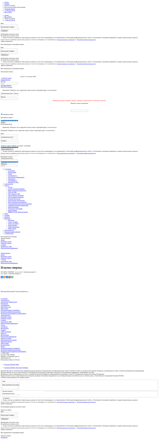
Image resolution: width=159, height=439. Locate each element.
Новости (3, 333)
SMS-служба (5, 343)
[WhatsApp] (12, 277)
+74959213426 (8, 233)
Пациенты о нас (6, 307)
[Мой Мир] (7, 277)
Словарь (3, 245)
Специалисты (5, 300)
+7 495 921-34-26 (9, 10)
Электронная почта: (7, 137)
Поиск (3, 346)
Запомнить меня (8, 114)
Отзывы (6, 4)
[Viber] (9, 277)
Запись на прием (6, 338)
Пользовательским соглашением (66, 39)
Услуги (3, 325)
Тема (3, 381)
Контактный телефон (7, 27)
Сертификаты (5, 305)
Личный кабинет (6, 85)
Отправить (4, 30)
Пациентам (4, 303)
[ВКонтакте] (2, 277)
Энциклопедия (5, 80)
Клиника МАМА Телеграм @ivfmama (16, 367)
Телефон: (3, 141)
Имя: (2, 133)
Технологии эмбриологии (9, 302)
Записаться (4, 55)
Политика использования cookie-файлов (13, 313)
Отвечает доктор (6, 243)
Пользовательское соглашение (10, 310)
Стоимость (4, 327)
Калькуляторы (5, 345)
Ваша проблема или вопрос (11, 385)
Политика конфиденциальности (11, 312)
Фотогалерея (5, 335)
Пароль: (3, 97)
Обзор (3, 240)
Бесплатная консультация (9, 340)
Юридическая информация (9, 248)
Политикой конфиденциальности (86, 39)
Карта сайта (4, 308)
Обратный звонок (6, 341)
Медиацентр (5, 328)
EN (4, 81)
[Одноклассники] (4, 277)
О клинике (4, 298)
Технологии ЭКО (6, 246)
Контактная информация (8, 336)
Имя (2, 23)
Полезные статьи (6, 241)
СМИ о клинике (6, 331)
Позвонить (4, 437)
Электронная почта (8, 393)
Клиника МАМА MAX (11, 364)
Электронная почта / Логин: (9, 93)
